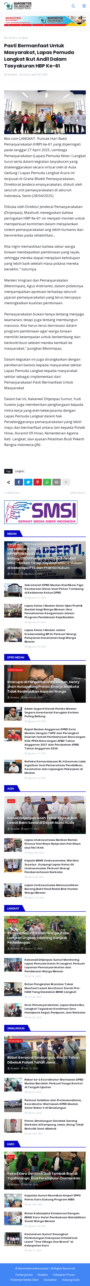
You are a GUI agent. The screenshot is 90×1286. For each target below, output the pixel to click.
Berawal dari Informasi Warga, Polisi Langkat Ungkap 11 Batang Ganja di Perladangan (38, 938)
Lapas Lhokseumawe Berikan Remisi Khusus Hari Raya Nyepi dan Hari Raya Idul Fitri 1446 (52, 843)
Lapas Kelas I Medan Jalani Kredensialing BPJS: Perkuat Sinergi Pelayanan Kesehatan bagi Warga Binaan (50, 636)
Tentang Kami (24, 1275)
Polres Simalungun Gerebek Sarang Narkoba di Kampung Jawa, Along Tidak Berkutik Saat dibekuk (54, 1124)
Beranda (9, 38)
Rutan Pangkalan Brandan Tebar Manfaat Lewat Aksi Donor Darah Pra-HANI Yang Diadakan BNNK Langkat (52, 988)
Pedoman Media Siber (24, 1280)
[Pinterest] (37, 482)
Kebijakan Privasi (64, 1275)
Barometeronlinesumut (33, 1268)
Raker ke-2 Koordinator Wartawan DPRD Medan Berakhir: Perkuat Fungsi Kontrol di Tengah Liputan (54, 1083)
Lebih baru (13, 493)
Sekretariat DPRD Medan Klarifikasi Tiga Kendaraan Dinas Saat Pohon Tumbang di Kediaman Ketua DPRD (54, 589)
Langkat (23, 38)
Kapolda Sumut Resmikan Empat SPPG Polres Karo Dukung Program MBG (52, 1197)
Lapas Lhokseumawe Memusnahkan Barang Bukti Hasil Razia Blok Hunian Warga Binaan (51, 889)
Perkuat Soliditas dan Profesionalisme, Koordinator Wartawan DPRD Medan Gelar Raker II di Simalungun (53, 1104)
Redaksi (43, 1275)
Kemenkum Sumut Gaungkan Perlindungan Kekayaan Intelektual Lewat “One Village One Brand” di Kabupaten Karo (50, 1240)
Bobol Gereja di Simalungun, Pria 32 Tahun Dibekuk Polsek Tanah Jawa (43, 1060)
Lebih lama (77, 493)
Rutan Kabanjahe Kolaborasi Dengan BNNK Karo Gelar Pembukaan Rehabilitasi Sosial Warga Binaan (54, 1217)
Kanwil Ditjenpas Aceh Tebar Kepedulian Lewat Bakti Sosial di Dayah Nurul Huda (42, 820)
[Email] (56, 482)
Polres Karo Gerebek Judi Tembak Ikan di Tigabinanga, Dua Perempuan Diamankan (43, 1176)
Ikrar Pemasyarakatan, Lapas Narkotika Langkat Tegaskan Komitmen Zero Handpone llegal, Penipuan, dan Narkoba (54, 1009)
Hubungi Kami (71, 1280)
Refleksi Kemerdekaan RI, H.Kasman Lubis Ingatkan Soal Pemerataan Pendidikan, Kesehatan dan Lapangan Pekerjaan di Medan (55, 767)
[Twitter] (28, 482)
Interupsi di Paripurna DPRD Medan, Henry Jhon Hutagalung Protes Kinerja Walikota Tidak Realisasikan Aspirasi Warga (43, 687)
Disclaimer (50, 1280)
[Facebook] (19, 482)
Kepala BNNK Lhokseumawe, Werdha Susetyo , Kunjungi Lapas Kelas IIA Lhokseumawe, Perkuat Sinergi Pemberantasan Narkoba (51, 866)
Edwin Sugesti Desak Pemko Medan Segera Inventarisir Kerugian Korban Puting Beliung (51, 712)
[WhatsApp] (47, 482)
